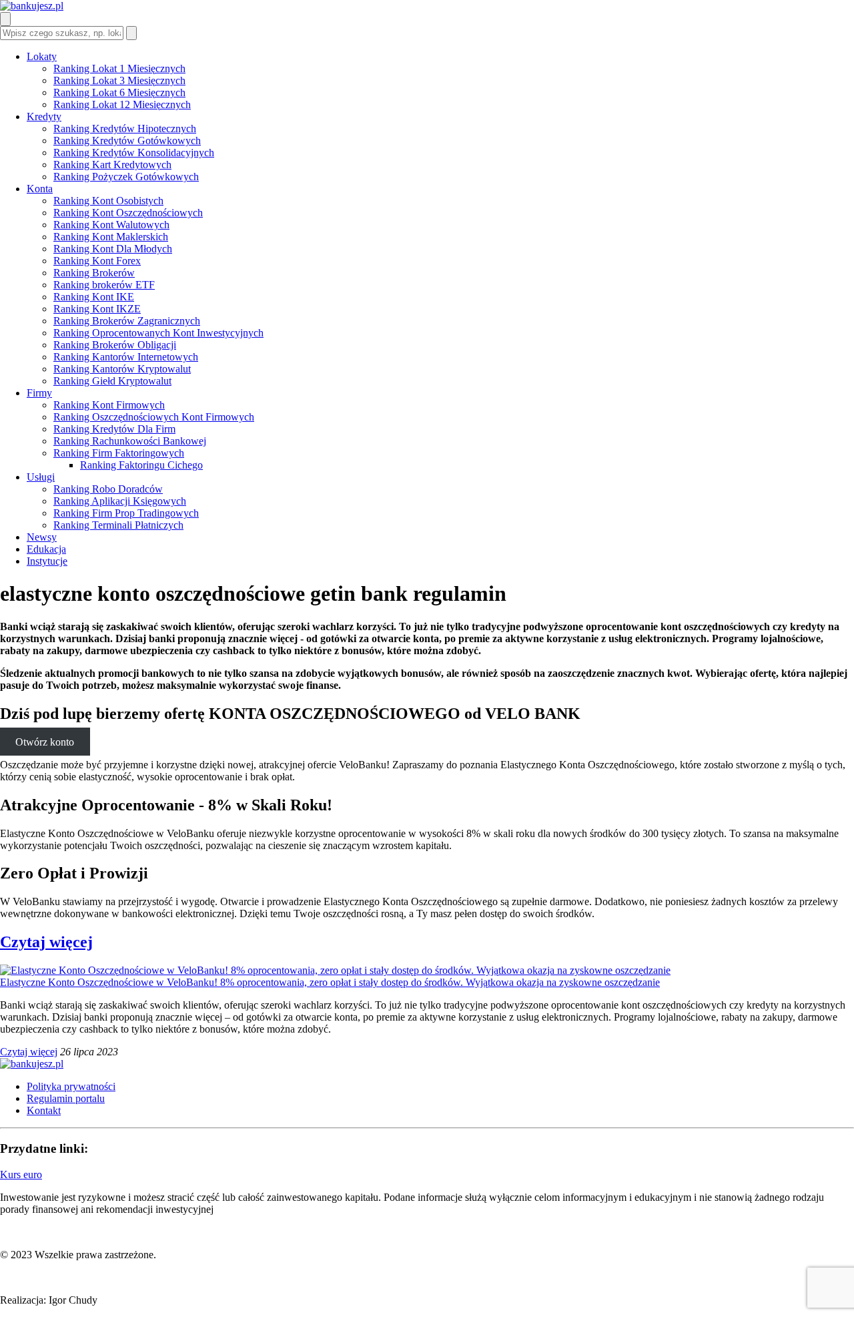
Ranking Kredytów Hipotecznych (124, 128)
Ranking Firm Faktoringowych (118, 453)
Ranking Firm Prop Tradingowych (126, 513)
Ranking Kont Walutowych (111, 224)
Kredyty (44, 116)
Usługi (41, 477)
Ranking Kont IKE (93, 296)
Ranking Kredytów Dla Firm (114, 429)
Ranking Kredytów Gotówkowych (127, 140)
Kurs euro (21, 1174)
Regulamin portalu (66, 1098)
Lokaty (42, 56)
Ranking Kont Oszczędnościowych (128, 212)
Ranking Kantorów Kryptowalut (122, 368)
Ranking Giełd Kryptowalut (112, 380)
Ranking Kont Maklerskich (110, 236)
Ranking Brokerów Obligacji (114, 344)
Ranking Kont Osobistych (108, 200)
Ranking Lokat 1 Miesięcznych (119, 68)
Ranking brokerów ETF (104, 284)
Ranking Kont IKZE (97, 308)
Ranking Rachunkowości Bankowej (129, 441)
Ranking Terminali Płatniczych (118, 525)
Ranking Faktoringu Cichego (141, 465)
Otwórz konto (44, 742)
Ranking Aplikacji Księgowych (119, 501)
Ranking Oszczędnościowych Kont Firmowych (153, 417)
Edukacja (46, 549)
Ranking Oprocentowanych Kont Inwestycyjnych (158, 332)
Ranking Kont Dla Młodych (112, 248)
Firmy (39, 393)
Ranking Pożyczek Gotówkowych (126, 176)
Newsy (42, 537)
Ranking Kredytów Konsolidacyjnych (133, 152)
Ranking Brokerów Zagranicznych (126, 320)
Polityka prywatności (71, 1086)
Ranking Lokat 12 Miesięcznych (122, 104)
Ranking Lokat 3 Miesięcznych (119, 80)
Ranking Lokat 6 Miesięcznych (119, 92)
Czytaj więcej (46, 942)
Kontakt (44, 1110)
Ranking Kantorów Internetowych (125, 356)
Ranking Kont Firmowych (109, 405)
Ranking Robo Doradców (108, 489)
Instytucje (47, 561)
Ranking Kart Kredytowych (112, 164)
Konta (40, 188)
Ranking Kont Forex (97, 260)
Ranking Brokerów (94, 272)
